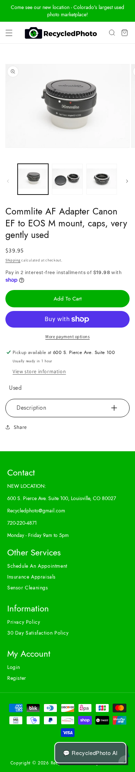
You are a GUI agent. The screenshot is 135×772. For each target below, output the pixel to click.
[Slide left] (8, 181)
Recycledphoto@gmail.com (36, 510)
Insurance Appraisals (31, 576)
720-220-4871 (22, 522)
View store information (39, 371)
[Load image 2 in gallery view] (67, 179)
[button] (9, 33)
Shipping (13, 260)
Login (13, 667)
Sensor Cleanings (27, 587)
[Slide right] (127, 181)
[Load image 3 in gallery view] (101, 179)
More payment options (67, 336)
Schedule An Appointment (37, 566)
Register (16, 678)
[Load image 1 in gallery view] (33, 179)
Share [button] (20, 427)
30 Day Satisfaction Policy (38, 632)
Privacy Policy (23, 622)
